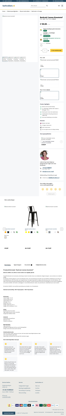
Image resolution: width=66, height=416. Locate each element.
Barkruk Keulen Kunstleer (51, 229)
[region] (33, 229)
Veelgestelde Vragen (24, 386)
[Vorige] (4, 229)
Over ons (37, 386)
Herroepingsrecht (49, 412)
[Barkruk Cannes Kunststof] (19, 35)
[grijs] (49, 232)
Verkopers (37, 390)
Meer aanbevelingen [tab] (10, 200)
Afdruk (62, 414)
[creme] (47, 232)
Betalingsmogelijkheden (24, 388)
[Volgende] (61, 229)
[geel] (26, 232)
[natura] (5, 237)
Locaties (37, 392)
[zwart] (8, 232)
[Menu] (58, 5)
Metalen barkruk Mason (30, 229)
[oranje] (5, 232)
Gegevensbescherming (59, 412)
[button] (41, 45)
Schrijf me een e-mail (48, 171)
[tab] (7, 264)
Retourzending (22, 392)
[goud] (29, 232)
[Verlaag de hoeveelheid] (41, 50)
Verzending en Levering (24, 390)
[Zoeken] (47, 5)
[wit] (52, 232)
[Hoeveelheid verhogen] (48, 50)
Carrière (37, 388)
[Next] (61, 141)
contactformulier (6, 397)
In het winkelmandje (56, 50)
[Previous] (41, 141)
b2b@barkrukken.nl (54, 177)
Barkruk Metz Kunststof (9, 229)
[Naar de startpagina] (8, 5)
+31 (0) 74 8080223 (47, 167)
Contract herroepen (9, 413)
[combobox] (38, 5)
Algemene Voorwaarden (39, 412)
